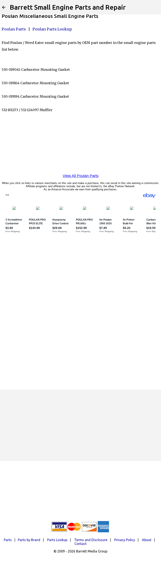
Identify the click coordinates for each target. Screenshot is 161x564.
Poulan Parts (14, 29)
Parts (8, 540)
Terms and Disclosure (90, 540)
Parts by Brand (29, 540)
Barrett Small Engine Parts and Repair (68, 7)
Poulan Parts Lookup (52, 29)
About (146, 540)
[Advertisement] (80, 425)
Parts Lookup (57, 540)
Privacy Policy (124, 540)
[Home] (3, 7)
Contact (80, 544)
